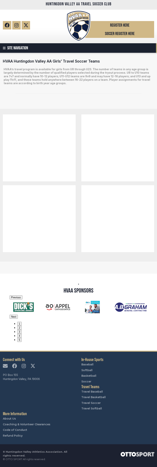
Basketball (88, 375)
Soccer (86, 381)
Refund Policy (13, 435)
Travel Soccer (91, 403)
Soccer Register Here (120, 33)
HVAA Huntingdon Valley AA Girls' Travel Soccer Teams (51, 61)
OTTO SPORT (14, 459)
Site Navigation (17, 48)
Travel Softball (91, 408)
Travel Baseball (92, 391)
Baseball (87, 364)
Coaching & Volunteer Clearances (26, 424)
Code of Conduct (15, 430)
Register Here (119, 25)
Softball (86, 370)
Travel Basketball (93, 397)
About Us (9, 418)
